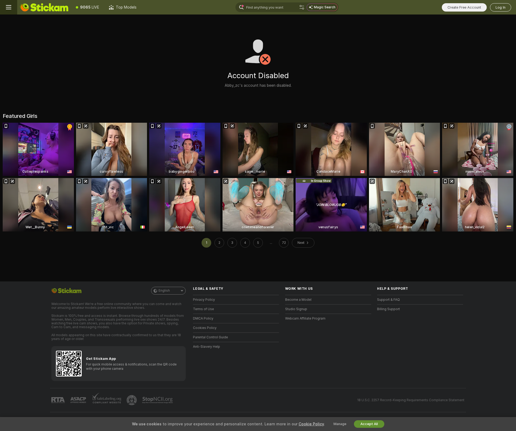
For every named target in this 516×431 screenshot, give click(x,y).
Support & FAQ (388, 300)
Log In (501, 7)
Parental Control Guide (210, 337)
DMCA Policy (203, 318)
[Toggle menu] (8, 7)
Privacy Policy (204, 300)
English (164, 290)
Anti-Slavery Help (206, 347)
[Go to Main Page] (44, 7)
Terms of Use (203, 309)
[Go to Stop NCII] (158, 400)
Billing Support (388, 309)
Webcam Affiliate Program (305, 318)
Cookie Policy (311, 424)
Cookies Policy (205, 328)
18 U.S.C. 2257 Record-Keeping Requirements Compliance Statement (410, 400)
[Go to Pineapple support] (132, 400)
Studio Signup (296, 309)
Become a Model (298, 300)
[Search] (302, 7)
